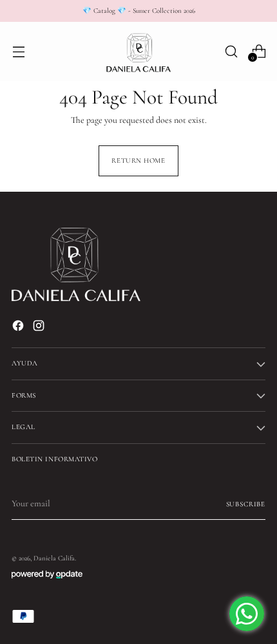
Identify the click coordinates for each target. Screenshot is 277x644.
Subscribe (245, 504)
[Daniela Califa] (138, 51)
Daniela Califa (54, 558)
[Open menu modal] (18, 51)
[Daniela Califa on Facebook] (19, 327)
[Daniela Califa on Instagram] (40, 327)
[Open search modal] (231, 51)
